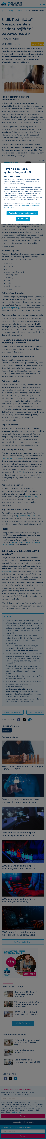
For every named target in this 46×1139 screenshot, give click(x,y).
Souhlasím (23, 219)
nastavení (36, 204)
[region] (23, 193)
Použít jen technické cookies (22, 213)
